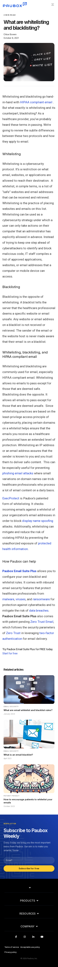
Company (28, 926)
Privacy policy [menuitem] (10, 952)
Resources (27, 913)
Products (27, 900)
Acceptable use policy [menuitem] (30, 947)
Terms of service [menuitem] (11, 947)
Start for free (10, 653)
